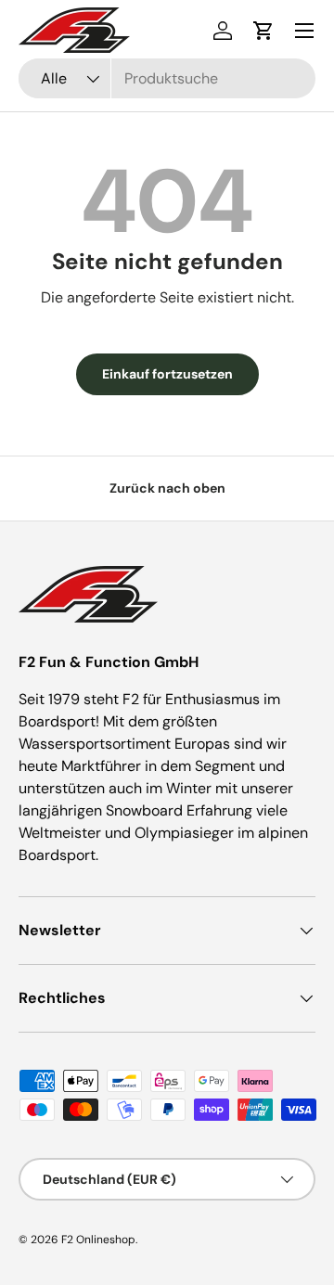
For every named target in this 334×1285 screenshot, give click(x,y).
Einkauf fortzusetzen (167, 374)
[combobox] (167, 78)
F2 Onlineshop (98, 1239)
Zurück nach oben (167, 488)
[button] (263, 30)
